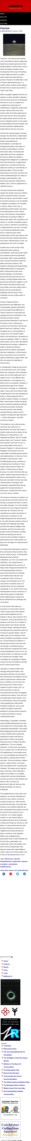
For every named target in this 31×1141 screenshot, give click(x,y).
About (6, 961)
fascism (17, 859)
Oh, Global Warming (21, 870)
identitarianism (6, 861)
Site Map (19, 1140)
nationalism (12, 864)
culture (3, 23)
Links (6, 973)
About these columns (7, 870)
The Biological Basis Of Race (14, 1085)
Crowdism (7, 1046)
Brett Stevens (6, 31)
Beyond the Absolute (11, 1073)
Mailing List (8, 976)
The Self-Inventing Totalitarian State (17, 1082)
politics (3, 17)
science (3, 20)
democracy (9, 859)
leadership (16, 861)
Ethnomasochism (10, 1049)
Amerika (14, 1140)
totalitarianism (5, 867)
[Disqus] (14, 895)
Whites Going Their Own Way (14, 1088)
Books (6, 967)
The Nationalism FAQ (11, 1070)
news (2, 14)
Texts (6, 970)
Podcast (7, 964)
